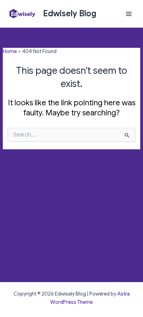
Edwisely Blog (69, 13)
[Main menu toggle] (128, 14)
